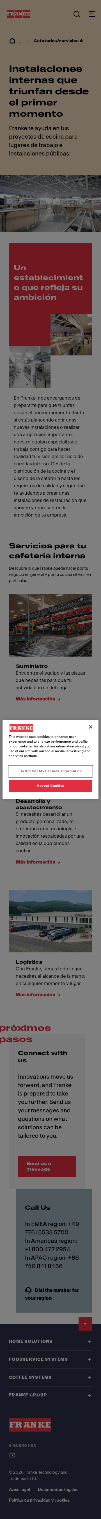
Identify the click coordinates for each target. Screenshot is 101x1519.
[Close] (90, 727)
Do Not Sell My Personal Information (50, 771)
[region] (50, 759)
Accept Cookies (50, 785)
